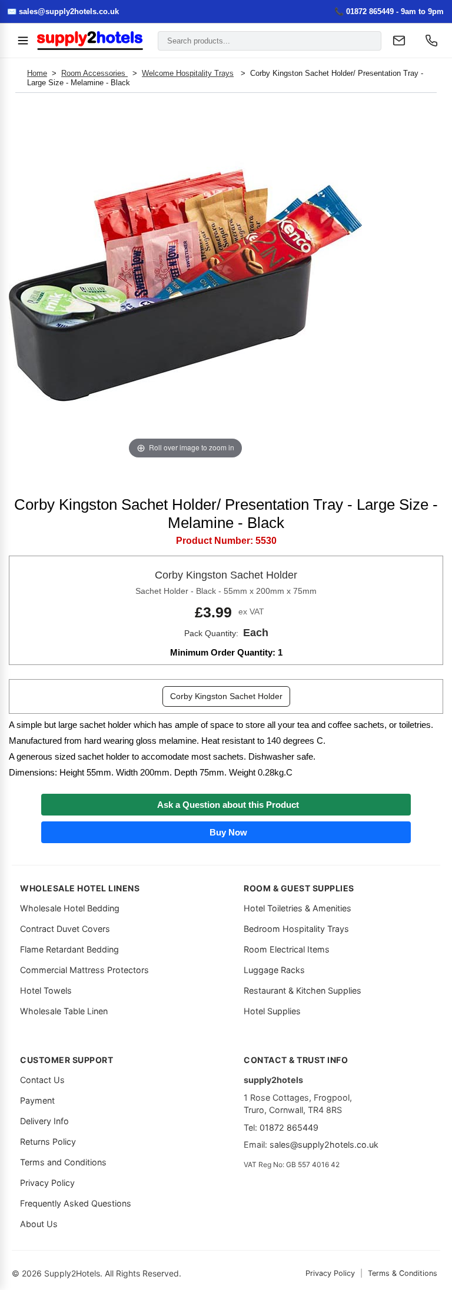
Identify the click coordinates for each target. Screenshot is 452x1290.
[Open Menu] (23, 40)
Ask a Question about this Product (225, 805)
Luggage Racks (274, 970)
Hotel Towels (46, 990)
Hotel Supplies (272, 1011)
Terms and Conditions (63, 1162)
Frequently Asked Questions (75, 1203)
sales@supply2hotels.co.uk (324, 1144)
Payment (37, 1100)
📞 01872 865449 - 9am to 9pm (389, 11)
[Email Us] (399, 40)
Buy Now (226, 832)
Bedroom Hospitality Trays (296, 929)
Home (37, 73)
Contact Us (42, 1080)
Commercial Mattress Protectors (84, 970)
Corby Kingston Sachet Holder (226, 696)
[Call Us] (431, 40)
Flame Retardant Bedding (69, 949)
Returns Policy (48, 1142)
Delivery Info (44, 1121)
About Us (39, 1224)
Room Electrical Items (287, 949)
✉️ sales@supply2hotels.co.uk (63, 11)
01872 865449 (289, 1127)
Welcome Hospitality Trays (188, 73)
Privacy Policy (47, 1183)
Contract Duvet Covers (65, 929)
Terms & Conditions (402, 1273)
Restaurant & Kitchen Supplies (302, 990)
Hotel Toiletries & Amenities (297, 908)
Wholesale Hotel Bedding (69, 908)
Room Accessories (94, 73)
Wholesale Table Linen (64, 1011)
